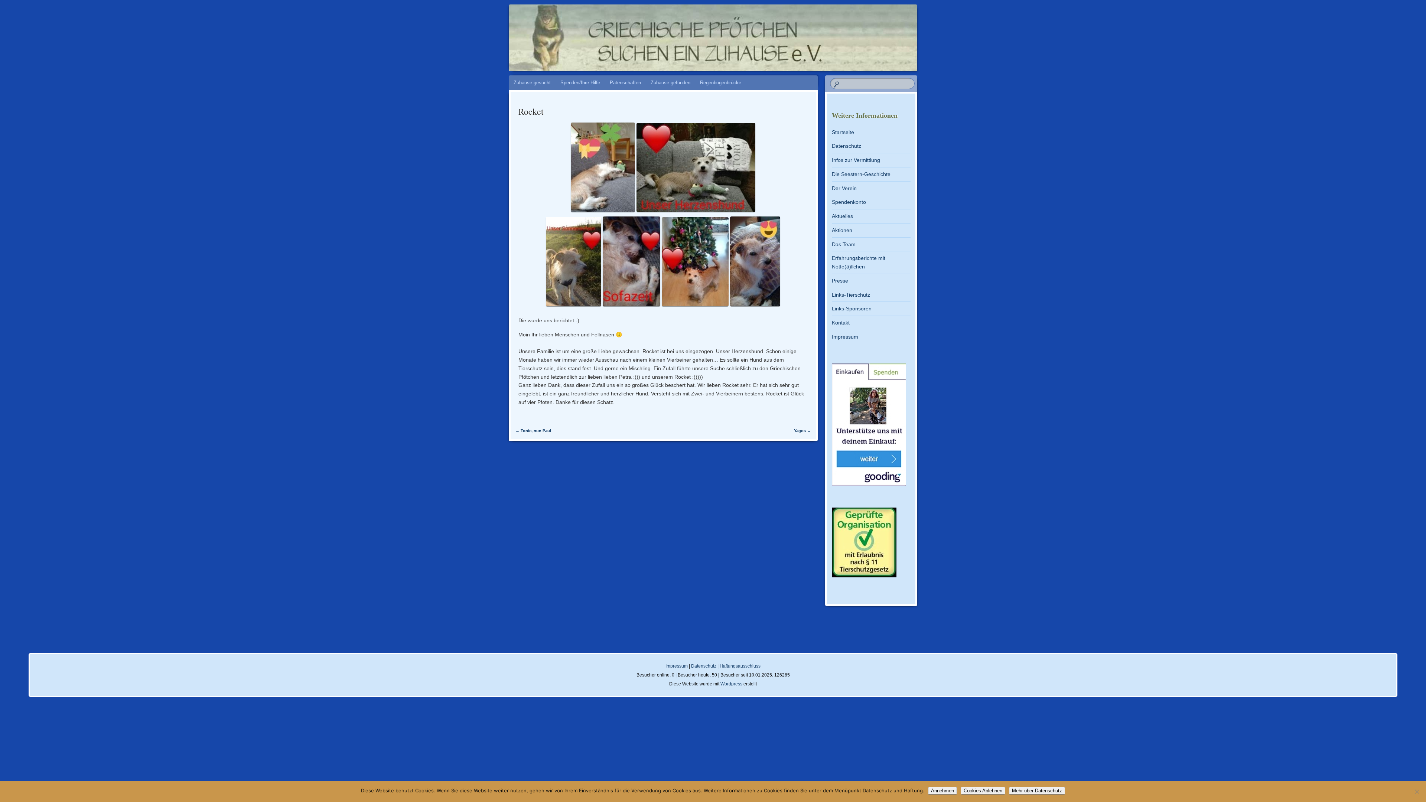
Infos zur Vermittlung (856, 160)
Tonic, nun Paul (533, 430)
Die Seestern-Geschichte (861, 174)
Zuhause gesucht (532, 82)
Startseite (843, 132)
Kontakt (841, 323)
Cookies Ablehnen (983, 790)
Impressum (845, 337)
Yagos (802, 430)
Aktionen (842, 230)
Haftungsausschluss (740, 666)
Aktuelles (842, 216)
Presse (840, 281)
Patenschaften (625, 82)
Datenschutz (846, 146)
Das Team (844, 244)
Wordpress (731, 684)
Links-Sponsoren (852, 309)
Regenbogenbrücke (720, 82)
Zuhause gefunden (670, 82)
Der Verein (844, 188)
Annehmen (942, 790)
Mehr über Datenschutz (1037, 790)
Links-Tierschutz (851, 295)
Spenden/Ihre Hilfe (580, 82)
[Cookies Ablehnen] (1416, 791)
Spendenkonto (849, 202)
